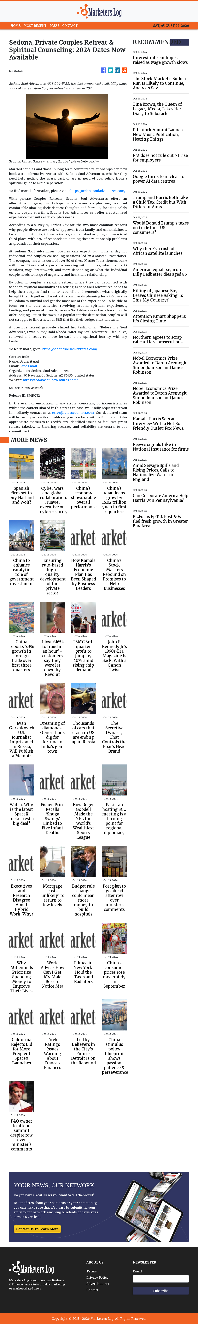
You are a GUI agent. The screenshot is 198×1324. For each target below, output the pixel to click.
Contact (92, 1290)
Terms (91, 1271)
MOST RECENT (35, 26)
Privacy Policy (97, 1277)
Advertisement (97, 1284)
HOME (15, 26)
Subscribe (160, 1291)
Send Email (28, 366)
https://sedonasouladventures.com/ (97, 191)
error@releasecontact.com (73, 413)
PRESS (54, 26)
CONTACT (70, 26)
